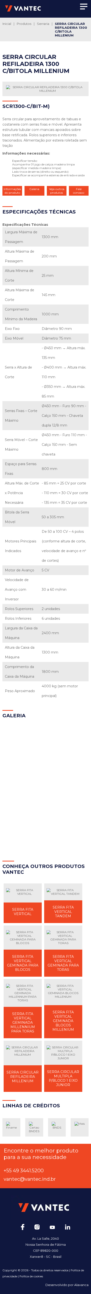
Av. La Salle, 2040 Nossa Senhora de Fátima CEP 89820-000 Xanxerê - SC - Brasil (45, 1247)
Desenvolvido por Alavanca (67, 1285)
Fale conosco (78, 190)
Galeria (34, 189)
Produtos (24, 24)
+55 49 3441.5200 (24, 1170)
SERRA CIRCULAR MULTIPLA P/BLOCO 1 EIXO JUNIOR (63, 1078)
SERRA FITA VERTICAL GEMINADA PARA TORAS (63, 963)
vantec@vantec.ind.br (30, 1179)
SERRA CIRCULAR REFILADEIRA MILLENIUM (23, 1076)
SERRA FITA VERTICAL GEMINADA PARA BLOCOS (22, 963)
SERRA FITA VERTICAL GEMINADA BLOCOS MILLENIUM (63, 1021)
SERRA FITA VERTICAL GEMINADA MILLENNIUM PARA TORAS (22, 1022)
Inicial (6, 24)
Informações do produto (12, 190)
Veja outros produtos (56, 190)
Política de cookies (31, 1276)
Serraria (43, 24)
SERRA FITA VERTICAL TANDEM (63, 911)
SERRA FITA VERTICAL (22, 911)
